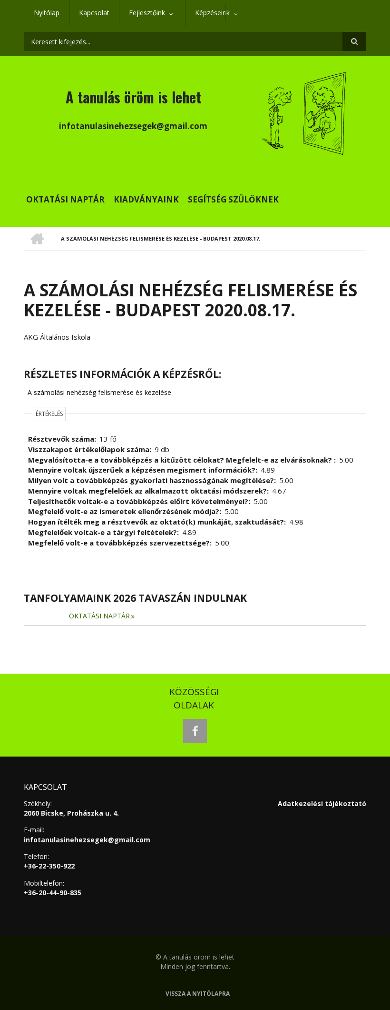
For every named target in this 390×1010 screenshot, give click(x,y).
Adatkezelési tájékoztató (322, 803)
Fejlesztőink (142, 17)
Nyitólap (46, 12)
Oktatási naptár (65, 199)
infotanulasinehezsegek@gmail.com (87, 839)
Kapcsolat (94, 12)
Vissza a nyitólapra (198, 994)
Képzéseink (207, 17)
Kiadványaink (146, 199)
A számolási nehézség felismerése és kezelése (99, 392)
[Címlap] (304, 112)
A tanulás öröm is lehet (133, 97)
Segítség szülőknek (233, 199)
